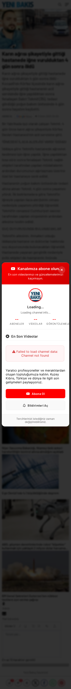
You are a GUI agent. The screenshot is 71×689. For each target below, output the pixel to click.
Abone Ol (38, 394)
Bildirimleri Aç (38, 405)
